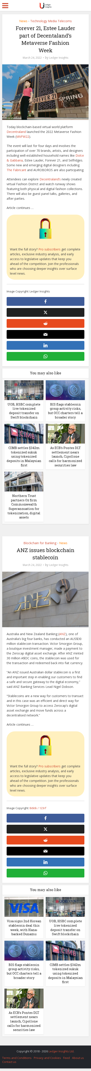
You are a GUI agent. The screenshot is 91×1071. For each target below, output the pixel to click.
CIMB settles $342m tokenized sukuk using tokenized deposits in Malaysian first (24, 456)
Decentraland (16, 132)
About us (78, 1058)
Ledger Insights (58, 57)
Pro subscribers (49, 249)
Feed (66, 1058)
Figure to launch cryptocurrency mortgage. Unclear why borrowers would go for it (43, 1049)
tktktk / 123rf (38, 808)
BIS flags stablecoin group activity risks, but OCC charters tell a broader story (65, 410)
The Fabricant (16, 170)
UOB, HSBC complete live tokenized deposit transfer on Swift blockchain (24, 410)
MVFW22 (22, 136)
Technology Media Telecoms (51, 21)
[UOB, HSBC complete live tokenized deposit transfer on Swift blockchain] (24, 390)
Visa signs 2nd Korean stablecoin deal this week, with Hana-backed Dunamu (24, 927)
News (23, 21)
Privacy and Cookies (47, 1058)
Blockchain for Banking (39, 543)
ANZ (62, 634)
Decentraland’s (50, 179)
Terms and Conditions (17, 1058)
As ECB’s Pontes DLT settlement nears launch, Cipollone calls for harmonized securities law (65, 456)
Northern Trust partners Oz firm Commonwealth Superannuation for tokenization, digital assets (24, 506)
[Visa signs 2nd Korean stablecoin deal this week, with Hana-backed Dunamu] (24, 906)
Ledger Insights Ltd (61, 1051)
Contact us (9, 1062)
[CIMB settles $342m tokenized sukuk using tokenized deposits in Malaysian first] (24, 433)
